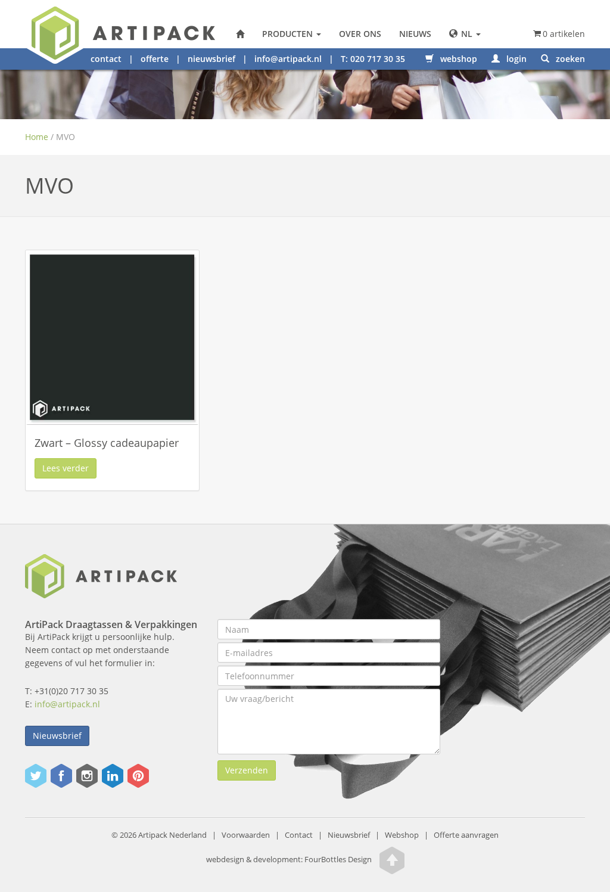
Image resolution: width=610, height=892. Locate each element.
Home (36, 136)
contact (106, 58)
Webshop (402, 835)
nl (467, 33)
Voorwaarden (246, 835)
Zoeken (569, 58)
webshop (457, 58)
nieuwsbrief (211, 58)
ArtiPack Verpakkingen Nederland (240, 34)
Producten (288, 33)
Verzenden (246, 770)
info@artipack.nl (288, 58)
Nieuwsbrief (57, 735)
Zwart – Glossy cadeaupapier (107, 443)
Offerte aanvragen (466, 835)
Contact (299, 835)
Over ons (360, 33)
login (515, 58)
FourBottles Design (289, 860)
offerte (155, 58)
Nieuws (415, 33)
